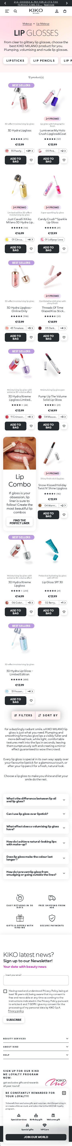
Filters (26, 715)
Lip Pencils (44, 60)
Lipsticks (15, 60)
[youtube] (61, 1104)
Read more (49, 4)
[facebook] (43, 1104)
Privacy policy (16, 1010)
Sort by (50, 715)
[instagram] (35, 1104)
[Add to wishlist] (31, 160)
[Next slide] (67, 3)
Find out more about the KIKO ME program (18, 1092)
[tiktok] (52, 1104)
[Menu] (7, 11)
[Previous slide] (5, 3)
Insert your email (13, 975)
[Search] (15, 11)
